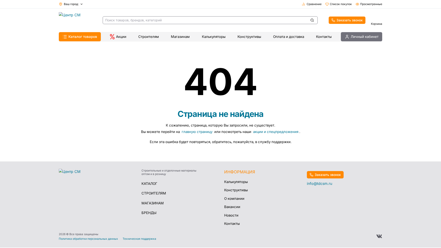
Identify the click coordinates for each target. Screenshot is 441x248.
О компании (234, 198)
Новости (231, 215)
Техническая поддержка (139, 238)
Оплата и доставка (288, 36)
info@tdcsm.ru (319, 183)
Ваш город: (71, 4)
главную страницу (197, 132)
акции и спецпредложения (275, 132)
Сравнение (314, 4)
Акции (121, 36)
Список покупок (341, 4)
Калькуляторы (214, 36)
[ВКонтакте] (379, 236)
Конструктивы (249, 36)
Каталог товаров (82, 36)
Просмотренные (371, 4)
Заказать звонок (349, 20)
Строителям (148, 36)
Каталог (149, 183)
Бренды (148, 213)
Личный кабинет (365, 36)
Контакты (324, 36)
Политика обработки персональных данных (88, 238)
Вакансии (232, 207)
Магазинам (180, 36)
